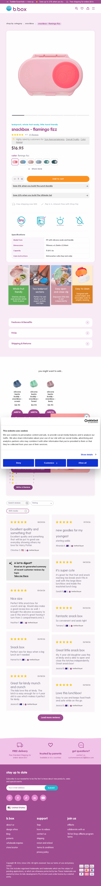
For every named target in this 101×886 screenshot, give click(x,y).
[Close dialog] (86, 417)
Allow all (83, 463)
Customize (49, 463)
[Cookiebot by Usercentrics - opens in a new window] (86, 421)
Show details (87, 454)
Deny (18, 463)
